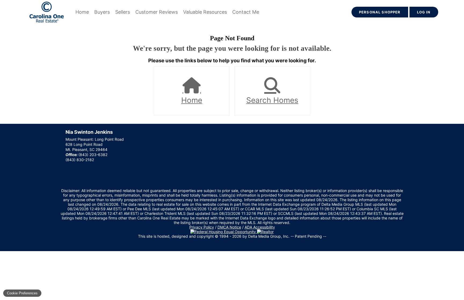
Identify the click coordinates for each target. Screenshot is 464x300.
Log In (424, 12)
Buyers (102, 12)
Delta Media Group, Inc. (268, 236)
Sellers (122, 12)
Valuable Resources (205, 12)
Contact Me (245, 12)
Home (82, 12)
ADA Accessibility (260, 227)
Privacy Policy (201, 227)
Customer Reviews (156, 12)
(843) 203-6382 (92, 154)
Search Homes (272, 100)
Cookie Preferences (22, 293)
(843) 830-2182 (80, 159)
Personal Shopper (380, 12)
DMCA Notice (229, 227)
